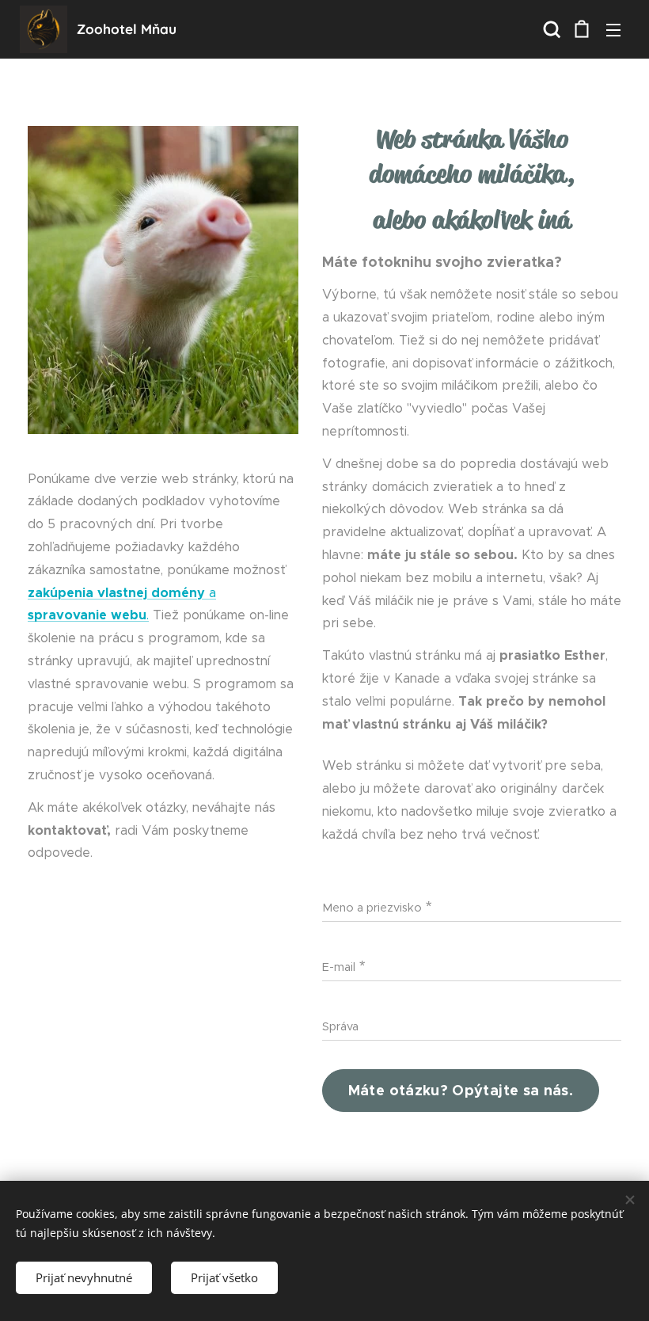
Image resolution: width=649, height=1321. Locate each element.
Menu (613, 29)
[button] (550, 29)
